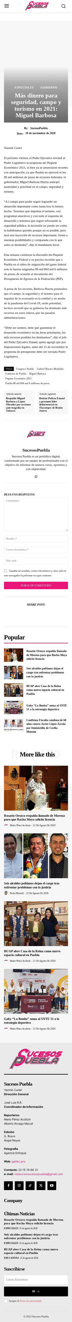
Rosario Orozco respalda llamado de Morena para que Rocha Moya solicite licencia (46, 655)
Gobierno (49, 87)
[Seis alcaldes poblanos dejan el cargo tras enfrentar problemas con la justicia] (13, 672)
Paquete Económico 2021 (18, 378)
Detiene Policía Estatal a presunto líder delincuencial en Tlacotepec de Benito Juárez (52, 404)
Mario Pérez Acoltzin (20, 825)
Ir (33, 1291)
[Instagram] (19, 1185)
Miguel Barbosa (37, 373)
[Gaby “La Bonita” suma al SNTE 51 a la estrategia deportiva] (13, 707)
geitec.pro (18, 1161)
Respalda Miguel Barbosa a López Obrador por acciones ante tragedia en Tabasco (18, 404)
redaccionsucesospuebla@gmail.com (38, 1174)
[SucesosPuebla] (36, 434)
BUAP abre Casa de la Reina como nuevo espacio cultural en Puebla (45, 690)
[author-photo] (6, 825)
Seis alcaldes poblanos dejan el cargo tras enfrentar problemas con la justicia (45, 672)
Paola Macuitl (17, 893)
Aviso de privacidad (30, 1300)
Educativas (11, 1258)
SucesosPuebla (39, 128)
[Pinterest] (41, 615)
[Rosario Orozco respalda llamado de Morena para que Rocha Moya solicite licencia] (13, 655)
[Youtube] (51, 1185)
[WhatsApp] (36, 475)
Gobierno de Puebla (15, 373)
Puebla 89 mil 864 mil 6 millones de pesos (27, 383)
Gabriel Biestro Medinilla (50, 369)
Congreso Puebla (25, 369)
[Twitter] (31, 615)
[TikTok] (30, 1185)
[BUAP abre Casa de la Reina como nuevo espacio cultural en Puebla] (13, 690)
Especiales (24, 87)
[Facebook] (22, 615)
